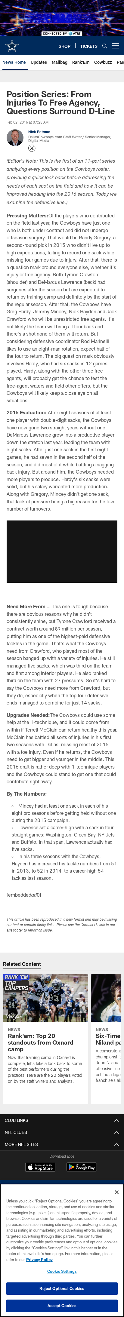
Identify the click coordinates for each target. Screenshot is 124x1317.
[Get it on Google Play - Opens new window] (82, 1170)
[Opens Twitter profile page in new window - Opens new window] (32, 148)
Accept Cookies (62, 1305)
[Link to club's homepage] (12, 43)
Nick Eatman (39, 132)
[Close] (116, 1192)
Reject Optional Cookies (61, 1288)
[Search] (104, 46)
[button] (62, 551)
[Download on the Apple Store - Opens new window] (40, 1168)
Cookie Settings (62, 1271)
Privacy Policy (39, 1259)
